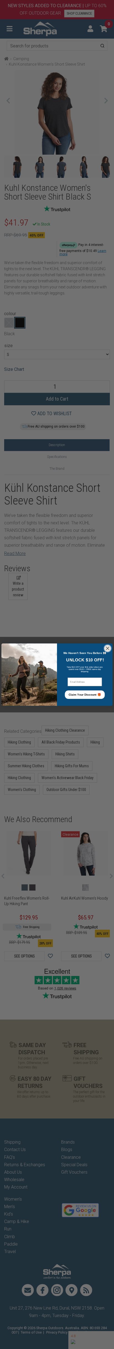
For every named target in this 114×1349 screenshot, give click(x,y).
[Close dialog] (107, 648)
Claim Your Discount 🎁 (85, 694)
